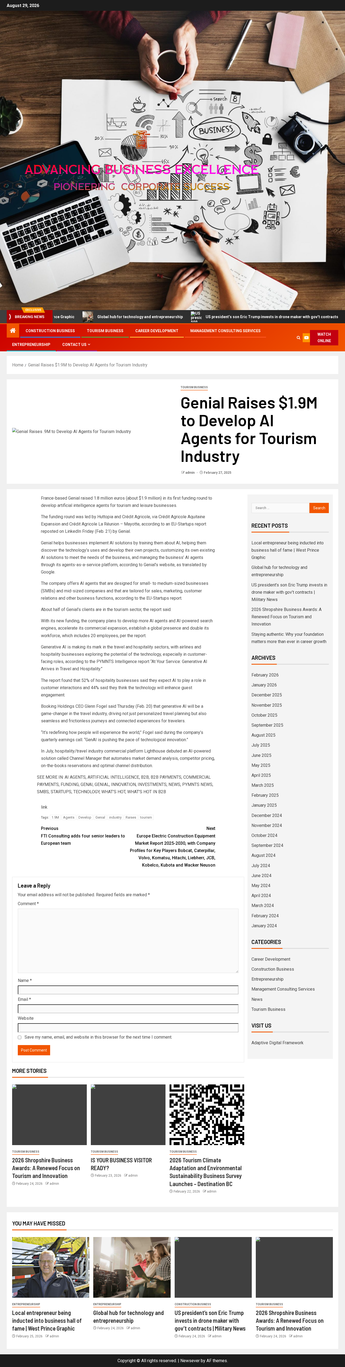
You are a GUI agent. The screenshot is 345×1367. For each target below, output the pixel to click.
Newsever (190, 1360)
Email (24, 999)
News (257, 999)
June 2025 (261, 755)
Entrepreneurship (31, 344)
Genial (100, 817)
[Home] (13, 331)
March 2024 (262, 905)
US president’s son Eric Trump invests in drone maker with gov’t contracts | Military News (237, 317)
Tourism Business (105, 331)
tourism (146, 817)
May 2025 (260, 765)
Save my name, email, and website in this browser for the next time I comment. (98, 1037)
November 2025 (266, 705)
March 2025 (262, 785)
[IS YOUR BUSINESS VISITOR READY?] (128, 1114)
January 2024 (264, 925)
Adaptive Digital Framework (277, 1042)
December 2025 (266, 695)
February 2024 (265, 915)
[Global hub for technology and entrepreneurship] (131, 1267)
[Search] (298, 337)
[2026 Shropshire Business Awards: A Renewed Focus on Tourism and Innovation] (49, 1114)
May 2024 (260, 885)
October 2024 (264, 835)
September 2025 (267, 725)
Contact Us (74, 344)
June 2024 (261, 875)
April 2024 (261, 895)
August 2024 (263, 855)
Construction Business (50, 331)
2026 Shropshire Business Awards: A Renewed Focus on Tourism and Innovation (46, 1167)
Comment (28, 903)
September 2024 (267, 845)
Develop (84, 817)
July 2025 (260, 745)
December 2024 (266, 815)
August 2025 (263, 735)
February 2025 (265, 795)
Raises (131, 817)
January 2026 (264, 685)
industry (115, 817)
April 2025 (261, 775)
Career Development (156, 331)
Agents (68, 817)
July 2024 (260, 865)
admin (190, 473)
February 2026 (265, 675)
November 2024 (266, 825)
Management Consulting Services (225, 331)
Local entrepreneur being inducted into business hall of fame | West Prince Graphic (287, 550)
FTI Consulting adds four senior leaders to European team (83, 836)
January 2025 (264, 805)
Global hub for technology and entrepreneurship (91, 317)
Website (26, 1018)
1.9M (55, 817)
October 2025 (264, 715)
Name (25, 980)
